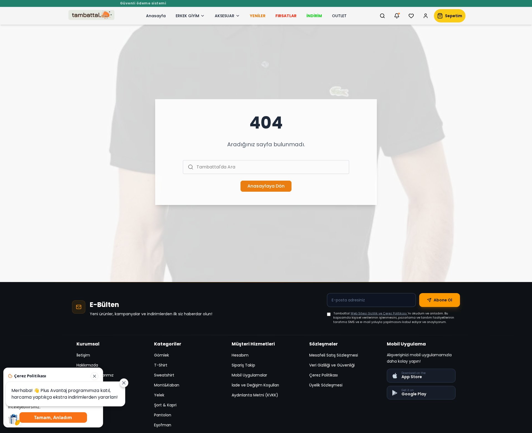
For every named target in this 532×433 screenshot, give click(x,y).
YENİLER (257, 16)
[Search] (382, 15)
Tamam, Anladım (53, 417)
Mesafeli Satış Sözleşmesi (333, 355)
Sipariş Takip (243, 365)
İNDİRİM (314, 16)
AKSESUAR (224, 16)
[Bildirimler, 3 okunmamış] (397, 15)
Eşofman (162, 425)
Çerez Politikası (323, 375)
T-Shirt (160, 365)
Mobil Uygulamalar (249, 375)
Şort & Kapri (165, 405)
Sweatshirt (164, 375)
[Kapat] (94, 376)
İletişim (83, 355)
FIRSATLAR (285, 16)
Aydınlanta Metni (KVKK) (255, 395)
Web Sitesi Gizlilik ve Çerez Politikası (379, 313)
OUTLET (339, 16)
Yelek (159, 395)
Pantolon (162, 415)
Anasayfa (156, 16)
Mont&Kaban (166, 385)
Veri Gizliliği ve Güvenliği (332, 365)
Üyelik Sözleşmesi (325, 385)
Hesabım (240, 355)
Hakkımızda (87, 365)
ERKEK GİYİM (187, 16)
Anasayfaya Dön (266, 186)
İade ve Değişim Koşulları (255, 385)
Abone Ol (443, 300)
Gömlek (161, 355)
